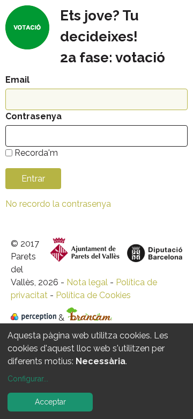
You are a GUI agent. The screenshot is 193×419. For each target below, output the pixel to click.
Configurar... (28, 378)
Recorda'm (36, 153)
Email (17, 80)
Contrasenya (33, 116)
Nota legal (87, 282)
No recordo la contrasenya (58, 204)
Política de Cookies (93, 295)
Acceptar (50, 402)
